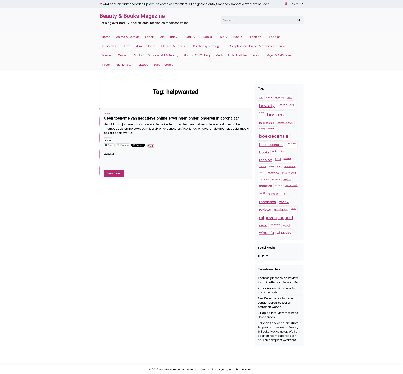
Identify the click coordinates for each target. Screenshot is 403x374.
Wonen (123, 55)
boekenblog (266, 123)
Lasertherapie (163, 65)
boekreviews (291, 143)
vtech (287, 225)
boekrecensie (273, 136)
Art (162, 37)
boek (261, 113)
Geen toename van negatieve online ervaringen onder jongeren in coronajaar (171, 118)
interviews (289, 173)
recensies (267, 202)
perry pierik (291, 185)
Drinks (138, 55)
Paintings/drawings (207, 46)
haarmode (289, 166)
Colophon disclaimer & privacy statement (258, 46)
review (284, 202)
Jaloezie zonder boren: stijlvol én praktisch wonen (275, 303)
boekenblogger (285, 122)
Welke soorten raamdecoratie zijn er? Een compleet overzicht (277, 336)
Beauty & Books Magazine (132, 16)
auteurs (279, 97)
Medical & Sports (173, 46)
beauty (267, 106)
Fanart (149, 37)
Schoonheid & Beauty (163, 55)
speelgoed (281, 209)
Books (207, 37)
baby (289, 97)
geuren (271, 166)
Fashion (255, 37)
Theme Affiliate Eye (210, 369)
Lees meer (113, 173)
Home (106, 37)
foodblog (287, 159)
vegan (263, 225)
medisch (265, 186)
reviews (265, 209)
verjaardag (275, 225)
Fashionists (123, 65)
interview (273, 173)
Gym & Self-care (279, 55)
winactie (266, 232)
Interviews (109, 46)
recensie (276, 194)
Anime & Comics (127, 37)
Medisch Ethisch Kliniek (231, 55)
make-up (264, 179)
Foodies (274, 37)
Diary (223, 37)
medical (287, 179)
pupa (262, 192)
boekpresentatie (267, 128)
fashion (265, 160)
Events (237, 37)
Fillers (106, 65)
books (107, 113)
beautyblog (286, 104)
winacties (284, 232)
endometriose (278, 151)
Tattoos (142, 65)
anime (269, 97)
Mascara (276, 179)
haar (279, 166)
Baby (173, 37)
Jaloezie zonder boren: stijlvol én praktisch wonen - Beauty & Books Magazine (278, 327)
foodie (262, 166)
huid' (261, 172)
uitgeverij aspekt (276, 218)
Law (127, 46)
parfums (278, 185)
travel (293, 208)
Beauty (190, 37)
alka (261, 97)
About (257, 55)
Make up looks (146, 46)
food (278, 159)
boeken (107, 55)
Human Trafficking (197, 55)
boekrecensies (271, 144)
